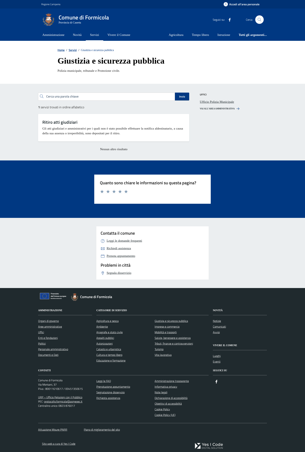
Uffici (41, 332)
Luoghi (217, 356)
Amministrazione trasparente (172, 381)
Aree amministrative (50, 326)
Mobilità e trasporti (166, 332)
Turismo (159, 349)
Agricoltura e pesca (107, 321)
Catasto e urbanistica (108, 349)
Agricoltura (176, 35)
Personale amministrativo (53, 349)
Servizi (94, 35)
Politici (42, 343)
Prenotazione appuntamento (113, 387)
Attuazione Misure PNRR (52, 429)
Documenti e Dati (48, 355)
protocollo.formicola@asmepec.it (63, 401)
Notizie (217, 321)
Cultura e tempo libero (109, 355)
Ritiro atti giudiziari (59, 122)
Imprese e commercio (167, 326)
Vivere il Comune (118, 35)
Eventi (216, 361)
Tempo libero (200, 35)
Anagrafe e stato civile (109, 332)
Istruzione (223, 35)
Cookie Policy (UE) (165, 415)
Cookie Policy (162, 409)
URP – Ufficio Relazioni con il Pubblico (60, 397)
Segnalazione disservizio (110, 392)
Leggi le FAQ (103, 381)
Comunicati (219, 326)
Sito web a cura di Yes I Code (58, 444)
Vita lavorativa (163, 355)
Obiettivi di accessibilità (168, 403)
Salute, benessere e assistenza (173, 338)
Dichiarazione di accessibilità (171, 398)
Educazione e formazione (110, 360)
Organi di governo (48, 321)
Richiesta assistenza (108, 398)
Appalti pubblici (105, 338)
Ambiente (102, 326)
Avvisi (216, 332)
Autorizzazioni (104, 343)
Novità (77, 35)
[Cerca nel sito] (259, 19)
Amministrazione (53, 35)
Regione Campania (50, 4)
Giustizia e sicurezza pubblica (171, 321)
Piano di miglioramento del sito (102, 429)
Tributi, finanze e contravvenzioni (174, 343)
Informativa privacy (166, 387)
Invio (182, 96)
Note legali (161, 392)
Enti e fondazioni (48, 338)
